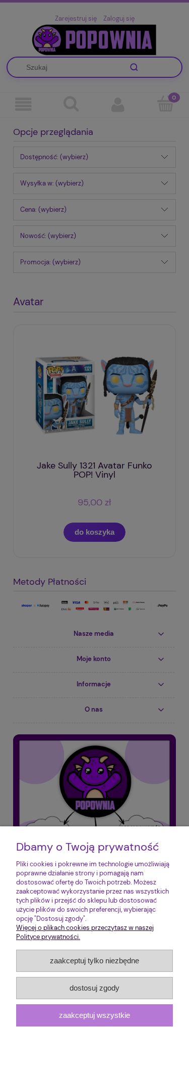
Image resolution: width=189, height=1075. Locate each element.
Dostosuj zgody (94, 988)
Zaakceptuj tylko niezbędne (94, 960)
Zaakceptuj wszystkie (94, 1015)
